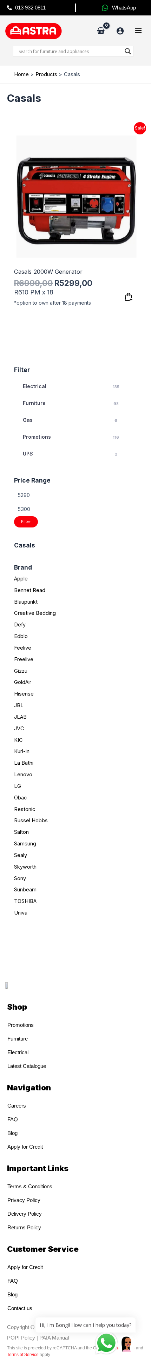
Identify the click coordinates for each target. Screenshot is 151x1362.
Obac (20, 798)
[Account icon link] (120, 31)
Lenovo (23, 774)
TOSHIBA (25, 901)
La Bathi (23, 763)
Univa (20, 913)
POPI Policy (21, 1338)
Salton (21, 832)
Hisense (24, 694)
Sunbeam (25, 889)
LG (17, 786)
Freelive (23, 659)
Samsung (25, 844)
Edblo (21, 636)
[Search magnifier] (128, 51)
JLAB (20, 717)
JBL (19, 705)
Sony (20, 878)
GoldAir (22, 682)
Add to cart (128, 297)
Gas (70, 420)
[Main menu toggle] (138, 30)
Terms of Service (23, 1354)
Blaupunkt (26, 602)
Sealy (20, 855)
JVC (19, 728)
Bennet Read (29, 590)
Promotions (71, 437)
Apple (21, 579)
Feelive (22, 648)
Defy (20, 625)
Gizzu (20, 671)
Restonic (24, 809)
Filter (26, 521)
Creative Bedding (35, 613)
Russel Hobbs (31, 820)
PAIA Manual (54, 1338)
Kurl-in (21, 751)
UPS (70, 454)
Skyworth (25, 867)
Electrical (71, 386)
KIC (18, 740)
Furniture (71, 403)
